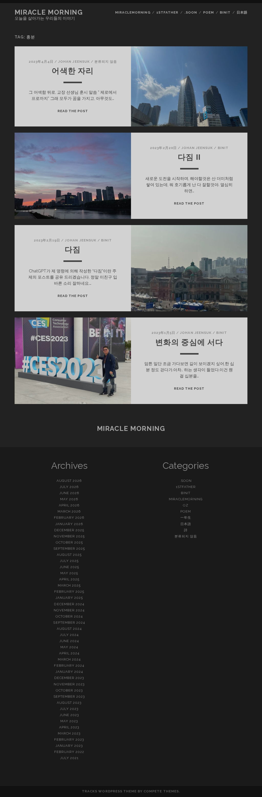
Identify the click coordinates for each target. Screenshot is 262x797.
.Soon (190, 12)
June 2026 (69, 493)
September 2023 (69, 696)
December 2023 (69, 678)
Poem (208, 12)
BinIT (225, 12)
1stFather (167, 12)
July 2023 (69, 709)
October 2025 (69, 542)
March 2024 (69, 659)
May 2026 (69, 499)
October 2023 (69, 690)
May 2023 (69, 721)
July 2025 (69, 561)
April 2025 (69, 579)
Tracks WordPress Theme (109, 791)
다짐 (73, 249)
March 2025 (69, 585)
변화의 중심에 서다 (189, 342)
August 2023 (69, 703)
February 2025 (69, 591)
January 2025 (69, 598)
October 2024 (69, 616)
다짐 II (189, 157)
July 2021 (69, 758)
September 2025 (69, 548)
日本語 (242, 12)
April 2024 (69, 653)
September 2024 (69, 622)
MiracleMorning (132, 12)
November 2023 (69, 684)
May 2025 (69, 573)
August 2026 (69, 481)
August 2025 (69, 555)
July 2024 (69, 635)
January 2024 (69, 672)
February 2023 (69, 739)
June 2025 (69, 567)
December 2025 (69, 530)
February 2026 (69, 517)
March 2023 (69, 733)
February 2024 (69, 665)
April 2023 (69, 727)
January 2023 (69, 746)
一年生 (185, 517)
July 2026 (69, 487)
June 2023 (69, 715)
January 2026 (69, 524)
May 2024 (69, 647)
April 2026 (69, 505)
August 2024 (69, 629)
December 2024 (69, 604)
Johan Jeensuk (74, 61)
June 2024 (69, 641)
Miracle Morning (49, 12)
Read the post (73, 111)
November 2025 (69, 536)
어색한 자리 (73, 70)
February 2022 (69, 752)
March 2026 (69, 511)
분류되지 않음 (105, 61)
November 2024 (69, 610)
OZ (185, 505)
